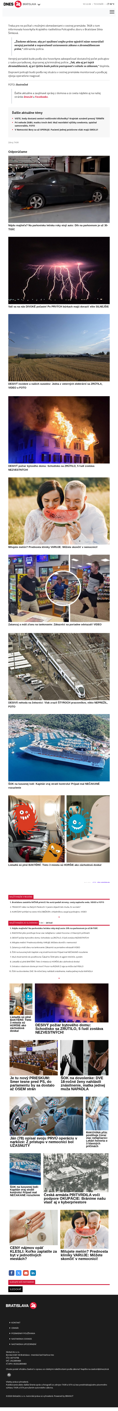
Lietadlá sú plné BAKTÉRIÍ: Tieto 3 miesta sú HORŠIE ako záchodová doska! (46, 961)
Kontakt (15, 1322)
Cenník (15, 1328)
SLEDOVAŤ (15, 1289)
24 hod (49, 922)
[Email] (26, 1273)
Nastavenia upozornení (23, 1344)
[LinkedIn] (33, 1273)
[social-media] (8, 1375)
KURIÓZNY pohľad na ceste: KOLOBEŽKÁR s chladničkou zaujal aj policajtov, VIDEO (49, 911)
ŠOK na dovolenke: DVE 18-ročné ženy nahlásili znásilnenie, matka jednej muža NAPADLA (52, 971)
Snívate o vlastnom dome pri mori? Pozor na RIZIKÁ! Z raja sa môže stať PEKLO (47, 966)
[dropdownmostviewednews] (59, 917)
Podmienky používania (23, 1333)
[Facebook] (11, 1273)
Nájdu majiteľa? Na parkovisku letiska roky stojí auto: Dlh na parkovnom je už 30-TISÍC (55, 928)
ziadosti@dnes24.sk (100, 1369)
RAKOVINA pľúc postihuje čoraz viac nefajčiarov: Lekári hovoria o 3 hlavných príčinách (51, 933)
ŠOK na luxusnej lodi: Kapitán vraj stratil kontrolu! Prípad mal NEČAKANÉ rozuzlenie (50, 952)
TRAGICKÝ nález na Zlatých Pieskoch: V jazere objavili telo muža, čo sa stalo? (46, 907)
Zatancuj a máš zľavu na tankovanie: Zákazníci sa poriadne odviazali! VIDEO (46, 947)
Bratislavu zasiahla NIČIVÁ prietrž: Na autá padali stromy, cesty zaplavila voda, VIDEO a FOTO (58, 902)
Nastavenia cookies (21, 1338)
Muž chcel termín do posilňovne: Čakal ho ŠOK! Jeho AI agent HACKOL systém (47, 956)
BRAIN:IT (69, 1396)
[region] (38, 4)
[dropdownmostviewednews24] (59, 978)
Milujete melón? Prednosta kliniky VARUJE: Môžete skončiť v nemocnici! (44, 942)
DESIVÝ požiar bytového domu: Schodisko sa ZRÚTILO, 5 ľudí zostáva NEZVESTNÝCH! (50, 937)
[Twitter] (19, 1273)
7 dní (41, 922)
